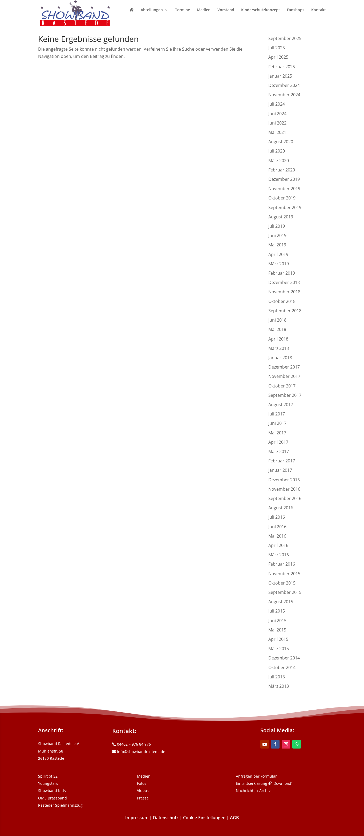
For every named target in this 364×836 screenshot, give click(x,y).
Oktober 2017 (282, 386)
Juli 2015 (276, 611)
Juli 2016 (276, 517)
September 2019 (284, 207)
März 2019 (278, 264)
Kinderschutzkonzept (260, 10)
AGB (234, 818)
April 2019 (278, 254)
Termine (182, 10)
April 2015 (278, 639)
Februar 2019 (281, 273)
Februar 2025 (281, 67)
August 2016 (280, 508)
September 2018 (284, 311)
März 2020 (278, 160)
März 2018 (278, 348)
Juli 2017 (276, 414)
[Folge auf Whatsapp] (296, 744)
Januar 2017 (280, 470)
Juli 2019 (276, 226)
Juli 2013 (276, 677)
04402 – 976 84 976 (133, 744)
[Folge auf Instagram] (286, 744)
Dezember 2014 (284, 658)
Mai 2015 (277, 630)
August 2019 (280, 217)
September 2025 (284, 38)
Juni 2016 (277, 527)
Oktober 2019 (282, 198)
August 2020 (280, 142)
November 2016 (284, 489)
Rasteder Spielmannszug (60, 805)
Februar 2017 (281, 461)
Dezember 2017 (284, 367)
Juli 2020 (276, 151)
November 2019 (284, 188)
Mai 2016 (277, 536)
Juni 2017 (277, 423)
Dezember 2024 (284, 85)
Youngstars (48, 783)
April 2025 (278, 57)
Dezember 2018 (284, 282)
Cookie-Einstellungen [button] (204, 818)
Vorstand (225, 10)
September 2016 (284, 498)
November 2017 (284, 376)
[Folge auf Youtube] (264, 744)
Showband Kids (52, 790)
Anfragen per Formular (256, 776)
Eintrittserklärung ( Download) (264, 783)
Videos (143, 790)
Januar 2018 (280, 358)
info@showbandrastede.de (140, 751)
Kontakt (318, 10)
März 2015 (278, 648)
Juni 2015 (277, 620)
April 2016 (278, 545)
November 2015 (284, 574)
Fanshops (295, 10)
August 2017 (280, 404)
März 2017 (278, 451)
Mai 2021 (277, 132)
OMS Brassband (52, 798)
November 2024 (284, 95)
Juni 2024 (277, 114)
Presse (143, 798)
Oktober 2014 (282, 667)
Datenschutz (166, 818)
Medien (204, 10)
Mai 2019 (277, 245)
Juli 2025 (276, 48)
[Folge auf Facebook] (275, 744)
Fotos (141, 783)
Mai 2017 (277, 433)
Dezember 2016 (284, 480)
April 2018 (278, 339)
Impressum (136, 818)
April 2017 (278, 442)
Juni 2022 (277, 123)
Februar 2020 (281, 170)
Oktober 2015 (282, 583)
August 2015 (280, 602)
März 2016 (278, 555)
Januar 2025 (280, 76)
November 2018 (284, 292)
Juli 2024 (276, 104)
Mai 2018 (277, 329)
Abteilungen (152, 10)
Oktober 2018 (282, 301)
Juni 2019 (277, 235)
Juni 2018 (277, 320)
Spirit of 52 (48, 776)
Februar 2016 (281, 564)
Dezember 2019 (284, 179)
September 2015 (284, 592)
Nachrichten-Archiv (253, 790)
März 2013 (278, 686)
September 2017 (284, 395)
